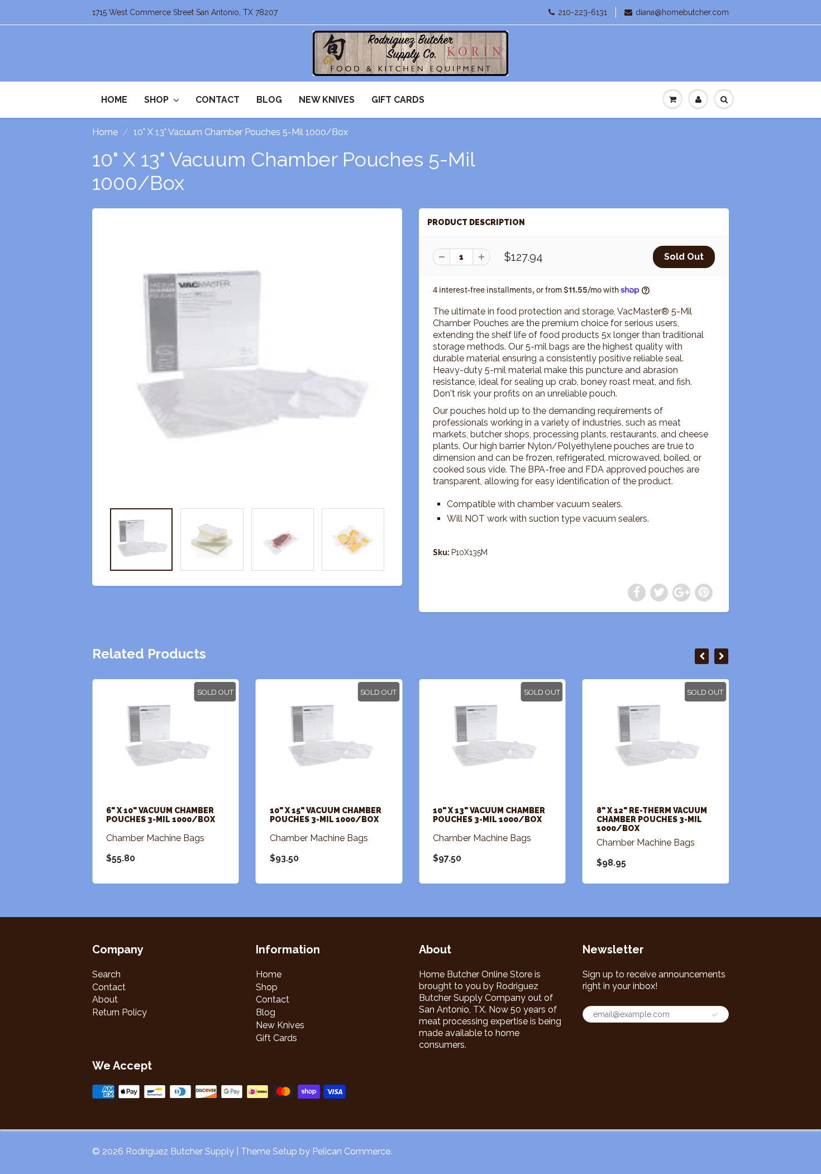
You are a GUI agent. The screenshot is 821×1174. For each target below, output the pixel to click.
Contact (217, 99)
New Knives (327, 99)
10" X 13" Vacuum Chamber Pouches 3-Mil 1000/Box (489, 815)
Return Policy (119, 1012)
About (105, 999)
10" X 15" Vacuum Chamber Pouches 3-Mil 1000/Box (325, 815)
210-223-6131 (582, 12)
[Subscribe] (715, 1015)
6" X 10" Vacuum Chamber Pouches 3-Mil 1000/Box (160, 815)
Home (114, 99)
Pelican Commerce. (352, 1151)
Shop (156, 99)
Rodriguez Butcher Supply (180, 1151)
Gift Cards (397, 99)
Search (106, 974)
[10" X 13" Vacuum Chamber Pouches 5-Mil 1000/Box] (247, 360)
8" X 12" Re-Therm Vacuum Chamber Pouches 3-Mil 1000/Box (651, 819)
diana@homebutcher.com (682, 12)
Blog (269, 99)
